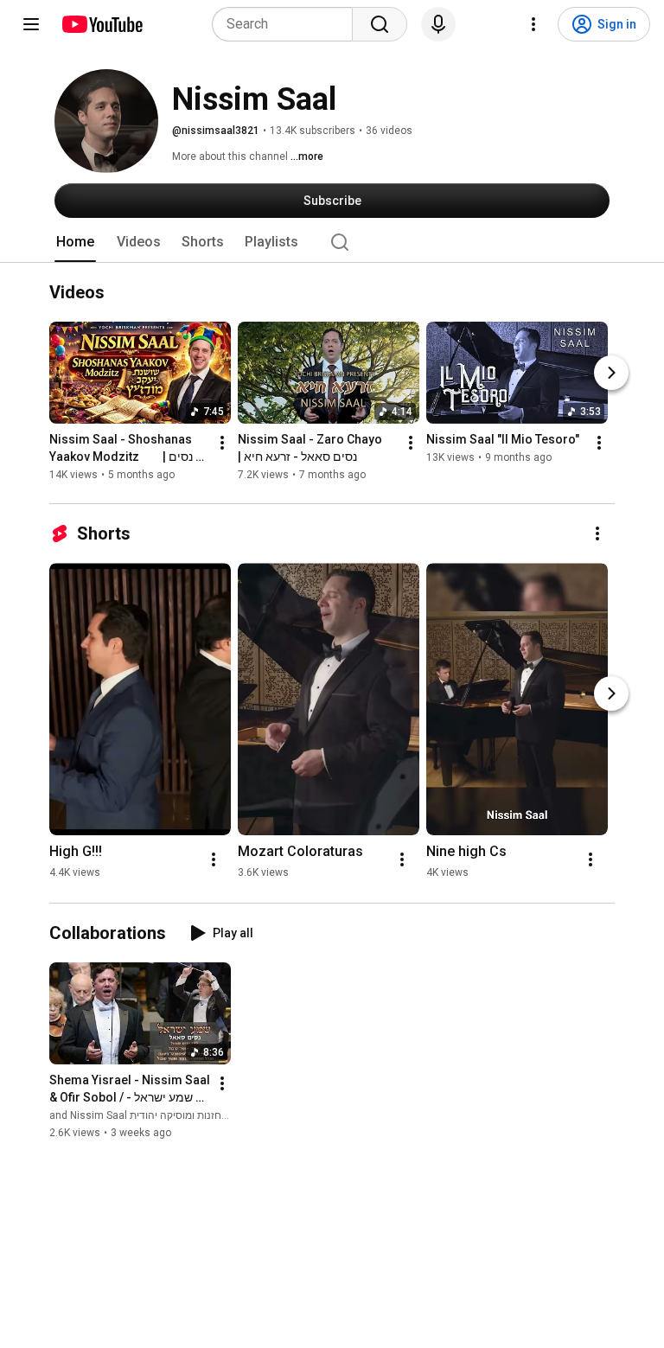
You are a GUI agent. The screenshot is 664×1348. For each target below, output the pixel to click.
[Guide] (31, 24)
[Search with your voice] (438, 24)
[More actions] (222, 442)
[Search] (379, 24)
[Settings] (533, 24)
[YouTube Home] (101, 24)
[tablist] (332, 242)
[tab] (75, 242)
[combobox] (287, 24)
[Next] (611, 372)
